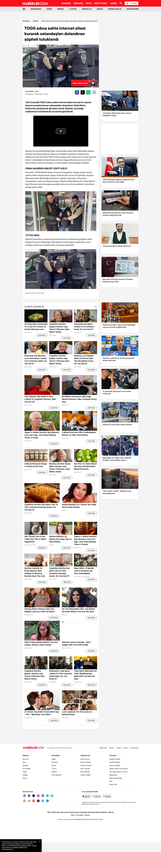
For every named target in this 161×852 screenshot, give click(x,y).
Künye (126, 748)
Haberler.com (85, 755)
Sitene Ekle (113, 784)
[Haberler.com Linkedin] (43, 796)
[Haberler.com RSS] (24, 801)
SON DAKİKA (36, 9)
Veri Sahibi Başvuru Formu (118, 772)
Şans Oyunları (85, 768)
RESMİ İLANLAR (114, 9)
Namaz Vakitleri (85, 762)
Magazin (25, 765)
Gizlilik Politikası (114, 762)
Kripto (25, 772)
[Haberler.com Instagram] (38, 796)
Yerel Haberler (56, 775)
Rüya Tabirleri (85, 772)
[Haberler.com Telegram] (43, 801)
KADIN (49, 9)
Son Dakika (26, 768)
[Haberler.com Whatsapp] (47, 796)
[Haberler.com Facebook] (29, 796)
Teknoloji (55, 762)
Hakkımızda (103, 748)
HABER (113, 3)
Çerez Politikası (114, 765)
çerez (4, 844)
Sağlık (54, 759)
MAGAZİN (78, 3)
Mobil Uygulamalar (115, 778)
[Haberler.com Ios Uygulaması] (86, 796)
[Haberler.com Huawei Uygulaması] (107, 796)
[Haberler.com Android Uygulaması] (97, 796)
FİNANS (60, 9)
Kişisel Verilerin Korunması (118, 768)
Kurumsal (112, 755)
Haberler (26, 755)
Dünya (25, 778)
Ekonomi (26, 759)
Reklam (111, 748)
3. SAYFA (73, 9)
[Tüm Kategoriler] (24, 9)
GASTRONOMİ (132, 9)
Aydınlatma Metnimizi (19, 847)
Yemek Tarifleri (85, 775)
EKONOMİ (66, 3)
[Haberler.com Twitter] (33, 796)
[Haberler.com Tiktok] (38, 801)
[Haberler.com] (34, 748)
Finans (54, 765)
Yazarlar (54, 772)
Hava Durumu (85, 759)
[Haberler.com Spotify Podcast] (52, 796)
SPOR (88, 3)
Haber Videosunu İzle (80, 83)
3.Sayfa (25, 775)
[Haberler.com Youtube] (33, 801)
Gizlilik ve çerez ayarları (65, 819)
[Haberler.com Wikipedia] (29, 801)
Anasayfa (26, 21)
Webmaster (113, 775)
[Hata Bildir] (76, 819)
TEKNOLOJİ (87, 9)
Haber (73, 815)
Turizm (54, 768)
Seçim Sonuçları (86, 765)
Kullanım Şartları (114, 759)
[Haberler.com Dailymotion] (47, 801)
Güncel (35, 21)
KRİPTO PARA (100, 3)
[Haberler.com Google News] (24, 796)
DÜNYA (100, 9)
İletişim (119, 748)
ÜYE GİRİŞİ (133, 3)
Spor (24, 762)
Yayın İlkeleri (134, 748)
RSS (110, 781)
